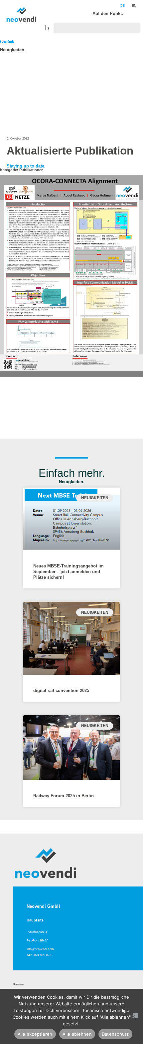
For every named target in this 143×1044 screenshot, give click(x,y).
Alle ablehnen (77, 1034)
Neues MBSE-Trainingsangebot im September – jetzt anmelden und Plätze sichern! (68, 571)
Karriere (18, 984)
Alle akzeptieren (35, 1034)
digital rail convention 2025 (61, 690)
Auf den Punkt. (107, 13)
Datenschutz (115, 1034)
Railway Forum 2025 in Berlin (63, 795)
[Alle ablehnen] (135, 1015)
